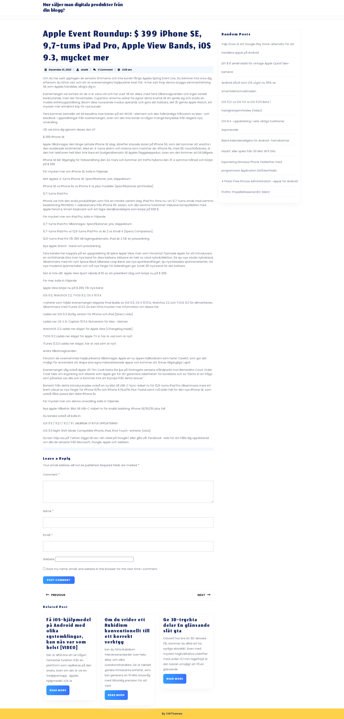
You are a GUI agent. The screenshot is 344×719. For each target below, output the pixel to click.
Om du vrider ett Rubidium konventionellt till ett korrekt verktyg (127, 631)
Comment (51, 475)
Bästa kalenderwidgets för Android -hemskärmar (255, 140)
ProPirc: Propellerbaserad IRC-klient (246, 192)
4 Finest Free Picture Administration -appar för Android (260, 181)
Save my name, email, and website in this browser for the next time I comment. (102, 569)
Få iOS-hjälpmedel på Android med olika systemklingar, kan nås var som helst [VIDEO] (68, 634)
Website (48, 559)
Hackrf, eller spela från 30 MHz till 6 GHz (249, 151)
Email (48, 535)
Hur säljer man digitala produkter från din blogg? (83, 8)
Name (48, 511)
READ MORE (59, 691)
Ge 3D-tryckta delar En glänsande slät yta (186, 625)
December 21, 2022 (60, 69)
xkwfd (84, 69)
